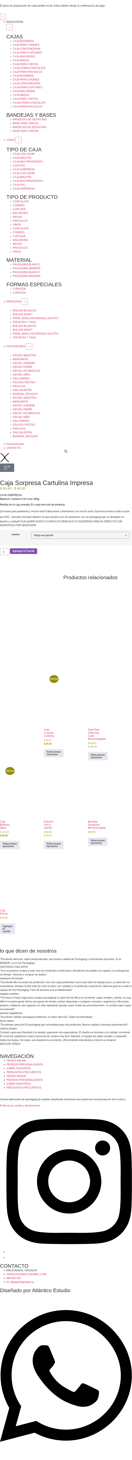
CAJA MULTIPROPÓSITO (28, 161)
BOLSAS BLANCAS (24, 310)
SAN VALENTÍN (22, 390)
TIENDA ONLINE (16, 1060)
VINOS (17, 224)
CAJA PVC (19, 165)
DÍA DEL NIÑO (21, 374)
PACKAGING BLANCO (26, 264)
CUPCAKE (19, 209)
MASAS (17, 217)
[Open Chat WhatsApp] (66, 1450)
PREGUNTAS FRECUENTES (23, 1072)
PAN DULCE (20, 220)
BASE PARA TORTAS (26, 123)
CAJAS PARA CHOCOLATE (29, 68)
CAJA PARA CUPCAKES (27, 52)
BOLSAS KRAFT (23, 314)
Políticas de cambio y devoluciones (20, 1105)
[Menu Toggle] (3, 17)
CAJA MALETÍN (22, 157)
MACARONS (20, 213)
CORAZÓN (19, 289)
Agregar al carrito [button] (8, 929)
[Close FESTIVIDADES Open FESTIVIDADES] (29, 346)
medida (16, 534)
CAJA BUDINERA (23, 41)
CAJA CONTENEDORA (27, 48)
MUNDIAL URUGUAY (25, 394)
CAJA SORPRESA (24, 169)
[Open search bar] (66, 451)
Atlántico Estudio (51, 1290)
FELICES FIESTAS (24, 382)
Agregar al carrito (24, 551)
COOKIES (19, 205)
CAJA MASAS (21, 60)
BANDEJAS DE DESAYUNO (29, 119)
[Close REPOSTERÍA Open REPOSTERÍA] (9, 27)
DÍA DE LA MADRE (24, 363)
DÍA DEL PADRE (22, 367)
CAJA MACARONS (24, 56)
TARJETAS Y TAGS (24, 322)
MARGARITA (20, 359)
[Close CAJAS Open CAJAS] (19, 140)
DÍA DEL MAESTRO (24, 355)
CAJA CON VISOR (24, 154)
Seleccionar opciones (53, 753)
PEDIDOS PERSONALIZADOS (24, 1064)
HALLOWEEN (21, 378)
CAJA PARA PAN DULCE (28, 72)
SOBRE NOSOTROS (18, 1068)
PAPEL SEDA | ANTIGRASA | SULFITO (35, 318)
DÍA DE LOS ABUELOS (26, 370)
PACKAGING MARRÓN (26, 268)
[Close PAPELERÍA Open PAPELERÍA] (24, 302)
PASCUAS (19, 386)
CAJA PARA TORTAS (25, 64)
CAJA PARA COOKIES (26, 45)
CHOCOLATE (21, 201)
